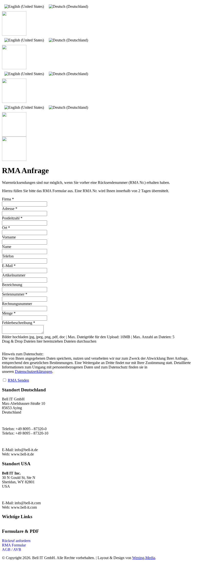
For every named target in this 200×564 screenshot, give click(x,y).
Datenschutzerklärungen (33, 371)
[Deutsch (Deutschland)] (68, 6)
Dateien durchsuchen (80, 341)
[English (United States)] (24, 6)
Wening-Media (143, 558)
